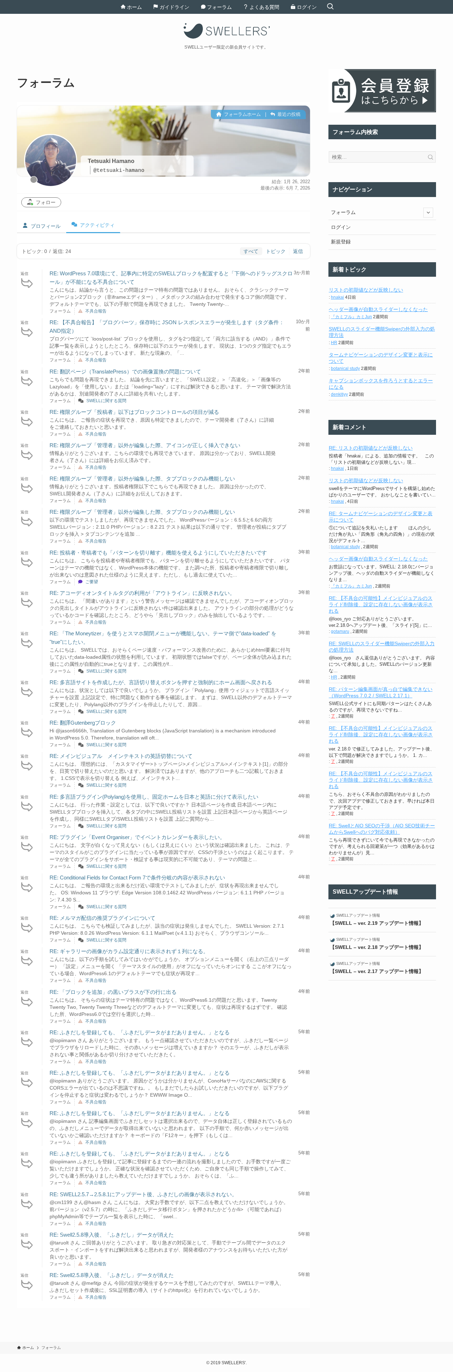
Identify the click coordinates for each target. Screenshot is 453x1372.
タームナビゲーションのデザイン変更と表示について (381, 358)
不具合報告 (96, 311)
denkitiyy (339, 394)
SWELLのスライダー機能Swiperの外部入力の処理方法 (382, 332)
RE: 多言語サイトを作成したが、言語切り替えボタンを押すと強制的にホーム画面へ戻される (161, 682)
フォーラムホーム (242, 114)
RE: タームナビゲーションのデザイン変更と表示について (380, 517)
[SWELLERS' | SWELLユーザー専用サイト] (226, 30)
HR (334, 342)
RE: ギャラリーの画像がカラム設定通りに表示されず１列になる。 (129, 951)
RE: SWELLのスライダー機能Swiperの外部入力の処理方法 (382, 647)
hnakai (337, 297)
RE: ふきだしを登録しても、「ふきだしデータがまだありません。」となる (140, 1032)
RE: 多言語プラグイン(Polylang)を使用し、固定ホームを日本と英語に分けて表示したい (154, 797)
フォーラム (343, 212)
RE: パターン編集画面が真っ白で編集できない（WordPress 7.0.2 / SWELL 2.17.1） (380, 692)
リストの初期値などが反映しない (366, 290)
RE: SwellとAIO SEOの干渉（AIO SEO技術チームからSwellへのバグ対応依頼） (382, 829)
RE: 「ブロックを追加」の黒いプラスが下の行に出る (113, 992)
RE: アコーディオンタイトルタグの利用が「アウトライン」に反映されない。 (142, 593)
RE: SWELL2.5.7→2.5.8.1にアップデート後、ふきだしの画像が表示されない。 (143, 1194)
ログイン (341, 227)
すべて (250, 251)
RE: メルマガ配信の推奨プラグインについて (102, 918)
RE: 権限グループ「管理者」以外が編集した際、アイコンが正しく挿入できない (145, 445)
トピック (276, 251)
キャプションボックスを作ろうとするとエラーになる (381, 384)
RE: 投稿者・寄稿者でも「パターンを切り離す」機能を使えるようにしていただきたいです (158, 553)
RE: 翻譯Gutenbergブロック (83, 723)
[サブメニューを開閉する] (428, 213)
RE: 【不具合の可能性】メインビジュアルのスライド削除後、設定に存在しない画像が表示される (381, 604)
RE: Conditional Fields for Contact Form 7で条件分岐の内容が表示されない (137, 878)
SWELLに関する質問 (106, 400)
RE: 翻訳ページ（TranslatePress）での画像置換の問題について (125, 372)
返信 (298, 251)
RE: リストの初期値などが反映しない (371, 448)
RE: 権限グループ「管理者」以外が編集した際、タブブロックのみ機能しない (142, 479)
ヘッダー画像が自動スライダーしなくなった (378, 309)
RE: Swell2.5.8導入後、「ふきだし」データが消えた (112, 1235)
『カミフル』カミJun (351, 316)
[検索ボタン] (330, 7)
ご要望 (91, 581)
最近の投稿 (288, 114)
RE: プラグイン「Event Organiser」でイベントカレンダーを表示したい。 (137, 837)
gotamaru (340, 631)
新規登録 (341, 241)
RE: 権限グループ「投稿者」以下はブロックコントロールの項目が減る (134, 412)
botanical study (345, 368)
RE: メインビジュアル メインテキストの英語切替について (121, 756)
